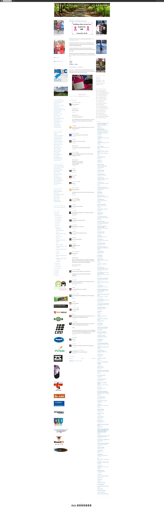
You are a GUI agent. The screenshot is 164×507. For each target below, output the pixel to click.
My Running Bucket (101, 350)
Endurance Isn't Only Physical (102, 493)
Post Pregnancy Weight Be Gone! (103, 439)
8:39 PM (74, 201)
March (57, 265)
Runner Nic (99, 481)
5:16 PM (74, 311)
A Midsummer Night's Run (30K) (59, 109)
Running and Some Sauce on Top (103, 435)
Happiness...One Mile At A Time (103, 346)
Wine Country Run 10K (58, 174)
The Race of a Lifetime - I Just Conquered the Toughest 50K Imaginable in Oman (102, 166)
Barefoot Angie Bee (100, 267)
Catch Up (98, 359)
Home (82, 358)
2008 (56, 272)
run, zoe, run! (99, 354)
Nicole (73, 210)
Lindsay (73, 321)
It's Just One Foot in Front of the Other (103, 295)
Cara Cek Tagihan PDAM (101, 244)
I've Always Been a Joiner (102, 216)
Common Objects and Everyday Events (103, 486)
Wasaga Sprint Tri (57, 106)
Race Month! (58, 261)
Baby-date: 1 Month (100, 367)
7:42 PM (74, 172)
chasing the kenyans (101, 174)
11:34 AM (74, 284)
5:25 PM (74, 318)
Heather (73, 337)
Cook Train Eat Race (101, 492)
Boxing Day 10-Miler (57, 132)
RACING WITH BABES (101, 332)
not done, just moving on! (101, 398)
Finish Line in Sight (59, 244)
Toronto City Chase (57, 116)
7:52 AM (74, 248)
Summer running (100, 213)
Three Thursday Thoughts (101, 388)
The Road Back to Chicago (102, 400)
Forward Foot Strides (101, 243)
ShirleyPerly (74, 187)
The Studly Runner (100, 484)
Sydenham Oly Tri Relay (58, 114)
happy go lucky (100, 488)
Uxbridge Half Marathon (58, 121)
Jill (72, 287)
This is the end (99, 340)
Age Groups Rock (100, 251)
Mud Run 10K (56, 175)
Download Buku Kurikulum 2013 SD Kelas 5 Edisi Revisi (103, 300)
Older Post (93, 358)
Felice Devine (74, 307)
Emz (73, 139)
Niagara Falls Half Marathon (59, 165)
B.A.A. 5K (55, 184)
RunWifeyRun (100, 454)
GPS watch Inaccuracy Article (102, 436)
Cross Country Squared (101, 378)
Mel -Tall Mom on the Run (76, 350)
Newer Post (71, 358)
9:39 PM (74, 207)
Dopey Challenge (100, 193)
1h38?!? (98, 451)
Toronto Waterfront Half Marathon (60, 207)
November (58, 217)
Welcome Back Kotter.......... (101, 320)
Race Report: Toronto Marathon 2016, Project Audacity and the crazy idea (103, 223)
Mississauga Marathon (58, 150)
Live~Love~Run (100, 299)
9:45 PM (74, 347)
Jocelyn (73, 224)
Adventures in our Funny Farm (103, 278)
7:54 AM (74, 254)
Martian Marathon (57, 124)
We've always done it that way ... (102, 333)
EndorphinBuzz (100, 450)
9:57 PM (74, 215)
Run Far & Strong (100, 413)
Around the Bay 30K (57, 125)
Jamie (73, 218)
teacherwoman (74, 198)
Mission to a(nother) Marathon (82, 5)
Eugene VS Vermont (100, 252)
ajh (72, 168)
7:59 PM (74, 178)
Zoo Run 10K (56, 103)
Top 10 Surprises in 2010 (101, 471)
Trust (98, 264)
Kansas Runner (100, 323)
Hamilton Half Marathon (58, 191)
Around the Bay (56, 155)
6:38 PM (74, 130)
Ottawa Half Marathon (57, 178)
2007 (56, 273)
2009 (56, 270)
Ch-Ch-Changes (99, 161)
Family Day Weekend (100, 232)
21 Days (98, 314)
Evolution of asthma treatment (102, 444)
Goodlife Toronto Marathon (58, 135)
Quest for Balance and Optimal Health (103, 425)
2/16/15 (98, 282)
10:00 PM (74, 221)
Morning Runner (100, 339)
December (58, 215)
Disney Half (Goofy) (57, 160)
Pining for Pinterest (75, 102)
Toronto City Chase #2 (58, 142)
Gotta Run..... (74, 293)
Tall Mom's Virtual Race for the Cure (78, 21)
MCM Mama (74, 133)
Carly (73, 125)
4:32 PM (74, 304)
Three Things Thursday (60, 230)
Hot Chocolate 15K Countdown (102, 336)
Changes (98, 312)
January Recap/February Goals (102, 236)
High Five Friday (59, 236)
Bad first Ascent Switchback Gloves (102, 196)
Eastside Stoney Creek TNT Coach (102, 319)
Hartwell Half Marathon (58, 183)
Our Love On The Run (101, 375)
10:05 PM (74, 228)
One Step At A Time (101, 231)
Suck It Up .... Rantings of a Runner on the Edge (102, 226)
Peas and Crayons (100, 177)
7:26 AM (74, 241)
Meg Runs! (99, 404)
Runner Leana (100, 420)
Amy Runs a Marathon (101, 358)
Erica (73, 231)
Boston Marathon (100, 256)
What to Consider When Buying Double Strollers (102, 329)
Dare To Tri (99, 387)
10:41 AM (74, 276)
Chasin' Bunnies (100, 285)
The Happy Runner (100, 199)
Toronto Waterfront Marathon (59, 100)
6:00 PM (74, 334)
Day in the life (99, 157)
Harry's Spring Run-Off (58, 154)
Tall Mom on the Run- (101, 482)
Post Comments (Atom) (78, 360)
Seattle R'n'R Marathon (58, 147)
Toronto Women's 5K (57, 168)
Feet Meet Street (100, 239)
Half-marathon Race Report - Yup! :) (103, 304)
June (57, 225)
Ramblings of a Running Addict (103, 462)
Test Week (99, 347)
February (57, 266)
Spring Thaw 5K (56, 122)
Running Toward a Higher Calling (102, 383)
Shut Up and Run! (100, 164)
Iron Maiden (99, 463)
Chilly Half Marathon (57, 127)
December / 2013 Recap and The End (103, 344)
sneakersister (99, 311)
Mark (73, 237)
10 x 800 (57, 253)
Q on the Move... (100, 477)
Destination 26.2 (100, 366)
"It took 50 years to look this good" (102, 286)
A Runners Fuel (100, 212)
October (57, 219)
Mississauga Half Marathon (58, 180)
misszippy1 (99, 141)
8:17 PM (74, 184)
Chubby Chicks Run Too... (102, 307)
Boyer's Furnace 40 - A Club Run (102, 296)
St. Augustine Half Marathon (101, 174)
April (57, 263)
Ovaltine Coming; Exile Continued (102, 240)
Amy (73, 204)
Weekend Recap (58, 228)
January (57, 268)
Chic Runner (99, 136)
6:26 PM (74, 105)
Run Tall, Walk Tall (101, 195)
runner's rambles (100, 146)
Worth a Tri (99, 474)
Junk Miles (99, 235)
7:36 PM (74, 165)
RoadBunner (74, 152)
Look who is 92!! (100, 417)
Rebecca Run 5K (57, 112)
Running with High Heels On (102, 289)
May (57, 227)
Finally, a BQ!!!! (99, 376)
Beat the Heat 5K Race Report (102, 315)
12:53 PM (74, 291)
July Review (99, 401)
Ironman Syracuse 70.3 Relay (59, 105)
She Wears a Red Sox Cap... (102, 187)
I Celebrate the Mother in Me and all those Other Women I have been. (102, 269)
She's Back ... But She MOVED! (102, 455)
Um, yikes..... (99, 414)
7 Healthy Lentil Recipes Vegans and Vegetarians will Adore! (103, 179)
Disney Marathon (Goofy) (58, 158)
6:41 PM (74, 136)
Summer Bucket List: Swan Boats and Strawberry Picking (103, 189)
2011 (56, 212)
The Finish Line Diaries (101, 490)
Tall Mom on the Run (101, 156)
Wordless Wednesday (100, 410)
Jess (72, 301)
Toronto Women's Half (57, 177)
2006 (56, 275)
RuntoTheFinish (100, 259)
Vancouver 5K (99, 210)
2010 (56, 214)
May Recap (99, 363)
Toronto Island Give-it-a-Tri (58, 108)
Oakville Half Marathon (58, 102)
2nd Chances (99, 479)
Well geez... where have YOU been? (102, 384)
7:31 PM (74, 156)
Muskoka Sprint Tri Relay (58, 144)
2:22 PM (74, 298)
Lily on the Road (75, 269)
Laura (73, 243)
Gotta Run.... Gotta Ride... (102, 263)
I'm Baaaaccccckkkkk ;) (101, 448)
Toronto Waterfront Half (58, 136)
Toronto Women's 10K (57, 139)
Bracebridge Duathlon (57, 111)
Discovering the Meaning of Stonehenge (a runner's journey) (103, 392)
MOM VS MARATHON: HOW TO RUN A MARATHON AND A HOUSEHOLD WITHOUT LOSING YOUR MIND (103, 430)
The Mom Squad (100, 426)
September (58, 220)
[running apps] (56, 57)
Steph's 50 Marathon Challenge (103, 370)
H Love (73, 175)
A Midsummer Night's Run (58, 141)
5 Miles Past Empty (100, 170)
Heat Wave (58, 232)
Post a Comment (72, 356)
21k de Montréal (57, 152)
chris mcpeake (74, 251)
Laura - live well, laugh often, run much (102, 362)
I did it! (57, 242)
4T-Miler (55, 134)
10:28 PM (74, 234)
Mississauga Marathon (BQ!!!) (59, 118)
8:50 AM (74, 266)
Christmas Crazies (100, 440)
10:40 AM (74, 353)
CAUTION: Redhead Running (102, 343)
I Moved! (98, 433)
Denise (73, 279)
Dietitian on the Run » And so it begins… (103, 151)
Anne (73, 343)
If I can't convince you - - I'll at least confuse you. (102, 273)
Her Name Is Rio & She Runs (102, 327)
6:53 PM (74, 149)
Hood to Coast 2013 (100, 355)
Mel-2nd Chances (75, 181)
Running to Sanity (100, 409)
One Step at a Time (100, 447)
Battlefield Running (100, 129)
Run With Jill (99, 255)
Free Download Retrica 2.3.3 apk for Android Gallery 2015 (103, 291)
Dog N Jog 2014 (100, 324)
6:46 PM (74, 142)
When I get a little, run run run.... (103, 281)
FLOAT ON (99, 160)
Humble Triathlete (100, 470)
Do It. (98, 458)
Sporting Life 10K (57, 119)
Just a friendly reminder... (101, 421)
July (57, 224)
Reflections (58, 238)
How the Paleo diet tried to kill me (102, 279)
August (57, 222)
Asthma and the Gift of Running (103, 443)
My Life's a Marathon (101, 204)
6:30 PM (74, 122)
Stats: (70, 58)
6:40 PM (74, 341)
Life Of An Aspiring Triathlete (102, 475)
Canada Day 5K (56, 115)
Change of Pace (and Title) (101, 308)
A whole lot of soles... (101, 221)
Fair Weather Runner (101, 397)
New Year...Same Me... (101, 171)
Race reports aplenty (100, 379)
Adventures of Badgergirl (102, 246)
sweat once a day (100, 182)
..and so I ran (99, 465)
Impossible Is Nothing (101, 335)
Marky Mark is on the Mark (102, 209)
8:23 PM (74, 195)
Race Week (58, 252)
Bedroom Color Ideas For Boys (102, 351)
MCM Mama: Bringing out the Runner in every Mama (102, 124)
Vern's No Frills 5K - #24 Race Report (103, 459)
